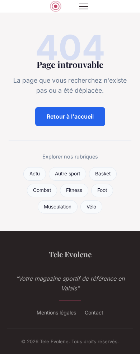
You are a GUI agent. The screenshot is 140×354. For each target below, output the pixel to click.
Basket (103, 173)
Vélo (91, 207)
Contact (94, 312)
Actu (34, 173)
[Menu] (83, 6)
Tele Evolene (70, 254)
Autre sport (67, 173)
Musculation (57, 207)
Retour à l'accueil (70, 116)
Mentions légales (56, 312)
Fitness (74, 190)
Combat (42, 190)
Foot (102, 190)
